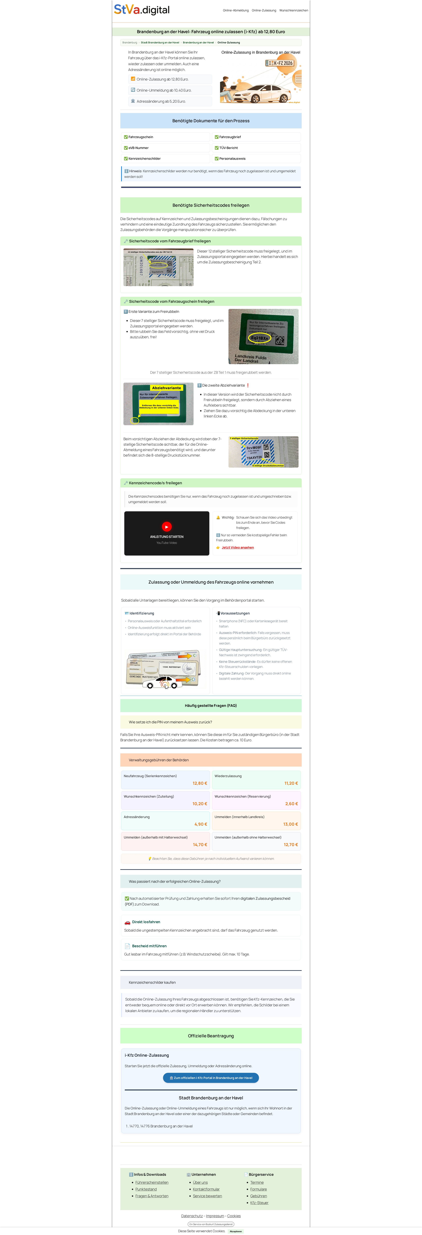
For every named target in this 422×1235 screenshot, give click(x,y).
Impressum (215, 1215)
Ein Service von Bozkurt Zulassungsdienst (211, 1224)
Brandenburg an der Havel (198, 42)
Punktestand (146, 1189)
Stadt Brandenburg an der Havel (160, 42)
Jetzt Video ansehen (238, 547)
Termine (257, 1182)
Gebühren (258, 1195)
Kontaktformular (206, 1189)
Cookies (234, 1215)
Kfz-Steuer (259, 1202)
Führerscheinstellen (152, 1182)
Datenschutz (192, 1215)
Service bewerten (207, 1195)
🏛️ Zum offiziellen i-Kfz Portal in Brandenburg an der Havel (211, 1078)
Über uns (200, 1182)
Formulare (258, 1189)
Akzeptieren (236, 1231)
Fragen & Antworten (152, 1195)
